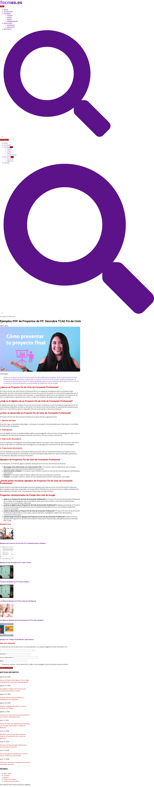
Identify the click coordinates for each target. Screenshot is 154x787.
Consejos (7, 14)
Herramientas (12, 21)
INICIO (6, 10)
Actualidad (8, 12)
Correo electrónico (7, 657)
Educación (8, 23)
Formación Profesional (7, 317)
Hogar (9, 16)
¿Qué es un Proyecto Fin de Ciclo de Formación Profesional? (24, 377)
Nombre (3, 654)
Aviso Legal (7, 773)
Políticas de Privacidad (11, 781)
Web (1, 661)
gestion (6, 777)
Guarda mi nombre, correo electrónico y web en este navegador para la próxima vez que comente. (35, 664)
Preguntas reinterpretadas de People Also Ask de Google (38, 383)
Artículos (7, 29)
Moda (9, 19)
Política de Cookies (10, 779)
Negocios (11, 27)
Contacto (7, 775)
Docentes (11, 25)
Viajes (9, 17)
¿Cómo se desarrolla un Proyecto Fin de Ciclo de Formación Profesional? (43, 379)
